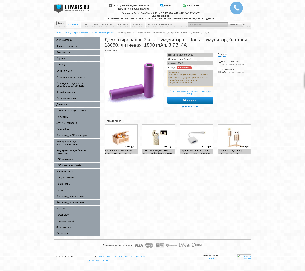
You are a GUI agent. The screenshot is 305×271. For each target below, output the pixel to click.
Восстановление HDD (160, 24)
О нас (86, 24)
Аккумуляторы (71, 33)
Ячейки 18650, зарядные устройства (98, 33)
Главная (57, 33)
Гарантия (107, 24)
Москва (222, 56)
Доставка (122, 24)
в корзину (192, 100)
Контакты (138, 24)
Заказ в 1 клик (191, 106)
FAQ (96, 24)
